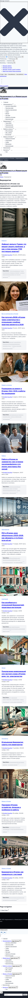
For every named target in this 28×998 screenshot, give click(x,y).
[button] (14, 22)
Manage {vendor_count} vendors (11, 69)
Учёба (7, 142)
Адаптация (8, 140)
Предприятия (5, 529)
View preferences (11, 74)
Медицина (8, 144)
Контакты (5, 987)
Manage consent (4, 929)
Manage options (7, 66)
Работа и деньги (7, 966)
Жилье (3, 668)
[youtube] (5, 88)
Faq (6, 151)
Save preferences (19, 74)
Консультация (9, 127)
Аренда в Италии (10, 117)
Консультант (6, 147)
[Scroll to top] (1, 932)
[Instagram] (3, 88)
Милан (7, 113)
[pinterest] (7, 88)
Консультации (9, 119)
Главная (5, 102)
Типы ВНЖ (8, 123)
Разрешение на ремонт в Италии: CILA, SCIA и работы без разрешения (13, 391)
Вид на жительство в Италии (10, 313)
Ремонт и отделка (7, 385)
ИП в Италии (9, 131)
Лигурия (7, 115)
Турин (7, 111)
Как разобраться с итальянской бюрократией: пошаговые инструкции (13, 605)
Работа (4, 455)
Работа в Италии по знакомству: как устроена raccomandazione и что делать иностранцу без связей (12, 464)
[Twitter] (2, 88)
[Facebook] (0, 88)
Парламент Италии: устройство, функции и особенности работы (11, 807)
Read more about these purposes (12, 71)
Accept (2, 74)
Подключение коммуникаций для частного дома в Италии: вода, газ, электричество (14, 673)
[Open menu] (1, 163)
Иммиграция (6, 958)
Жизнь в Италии (6, 801)
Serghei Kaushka (7, 255)
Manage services (7, 67)
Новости (4, 240)
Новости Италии (10, 138)
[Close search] (1, 992)
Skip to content (4, 85)
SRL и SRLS (8, 132)
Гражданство (9, 125)
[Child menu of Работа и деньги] (15, 129)
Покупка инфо (9, 108)
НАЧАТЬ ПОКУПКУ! (10, 106)
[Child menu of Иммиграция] (13, 121)
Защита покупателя (11, 110)
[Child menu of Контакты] (11, 150)
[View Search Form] (1, 155)
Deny (6, 74)
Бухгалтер (8, 134)
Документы (5, 738)
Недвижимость (7, 941)
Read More (13, 274)
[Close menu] (0, 935)
